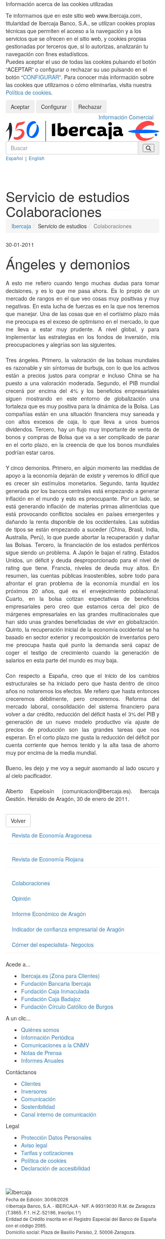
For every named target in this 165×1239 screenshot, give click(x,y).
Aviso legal (34, 1145)
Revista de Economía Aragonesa (52, 835)
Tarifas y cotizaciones (47, 1153)
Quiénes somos (40, 1029)
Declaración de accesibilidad (55, 1168)
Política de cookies (28, 92)
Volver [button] (18, 820)
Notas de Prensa (41, 1053)
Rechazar (90, 106)
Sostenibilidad (38, 1106)
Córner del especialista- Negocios (53, 944)
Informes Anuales (42, 1060)
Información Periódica (47, 1037)
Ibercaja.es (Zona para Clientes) (60, 976)
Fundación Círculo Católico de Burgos (67, 1006)
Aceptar (20, 106)
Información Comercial (126, 117)
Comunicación (38, 1099)
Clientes (31, 1083)
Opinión (21, 898)
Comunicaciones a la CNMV (55, 1045)
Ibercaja (21, 226)
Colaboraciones (31, 883)
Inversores (34, 1091)
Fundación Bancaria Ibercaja (56, 983)
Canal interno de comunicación (58, 1114)
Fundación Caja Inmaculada (55, 991)
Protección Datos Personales (56, 1137)
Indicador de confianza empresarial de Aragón (68, 929)
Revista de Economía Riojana (48, 859)
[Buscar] (148, 148)
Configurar (54, 106)
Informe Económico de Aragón (49, 914)
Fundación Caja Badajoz (51, 999)
